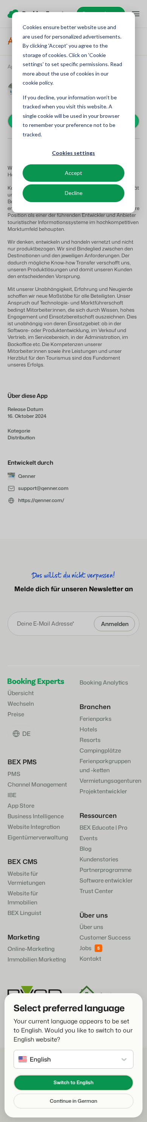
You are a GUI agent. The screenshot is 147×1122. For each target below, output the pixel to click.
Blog (86, 849)
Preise (16, 714)
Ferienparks (96, 719)
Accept (73, 173)
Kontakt (90, 959)
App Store (21, 806)
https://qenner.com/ (41, 500)
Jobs (86, 948)
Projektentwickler (103, 791)
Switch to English (73, 1082)
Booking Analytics (104, 682)
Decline (74, 193)
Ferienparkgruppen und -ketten (105, 765)
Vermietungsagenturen (110, 781)
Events (89, 838)
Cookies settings (73, 153)
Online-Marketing (31, 949)
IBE (12, 795)
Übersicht (21, 693)
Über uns (91, 927)
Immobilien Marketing (37, 959)
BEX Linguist (24, 913)
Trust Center (96, 891)
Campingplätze (100, 750)
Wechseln (21, 704)
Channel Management (37, 784)
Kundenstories (99, 859)
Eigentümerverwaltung (38, 837)
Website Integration (34, 827)
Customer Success (105, 937)
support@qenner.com (43, 488)
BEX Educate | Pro (103, 827)
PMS (14, 774)
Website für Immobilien (23, 897)
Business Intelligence (36, 816)
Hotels (88, 729)
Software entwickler (106, 880)
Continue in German (73, 1100)
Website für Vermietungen (26, 878)
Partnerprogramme (106, 870)
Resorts (90, 740)
